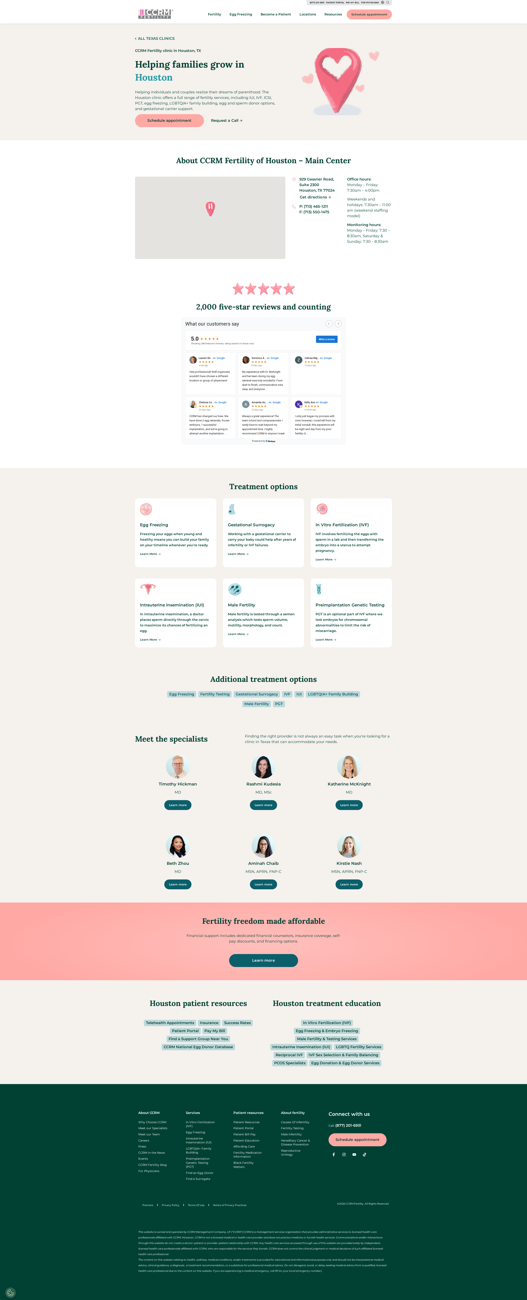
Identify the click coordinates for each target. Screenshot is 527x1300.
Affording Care (244, 1146)
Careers (143, 1140)
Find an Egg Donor (199, 1173)
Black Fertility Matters (243, 1165)
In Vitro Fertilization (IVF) (327, 1023)
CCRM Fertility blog (152, 1165)
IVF (287, 694)
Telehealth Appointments (170, 1023)
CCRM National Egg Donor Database (198, 1047)
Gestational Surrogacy (257, 694)
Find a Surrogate (198, 1179)
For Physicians (370, 2)
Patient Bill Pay (244, 1134)
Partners (147, 1205)
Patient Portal (335, 2)
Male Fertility (256, 704)
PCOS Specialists (289, 1063)
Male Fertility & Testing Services (327, 1039)
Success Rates (237, 1023)
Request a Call (224, 120)
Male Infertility (291, 1134)
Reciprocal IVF (289, 1055)
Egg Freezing (181, 694)
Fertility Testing (215, 694)
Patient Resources (246, 1122)
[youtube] (354, 1154)
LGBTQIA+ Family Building (333, 694)
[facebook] (334, 1154)
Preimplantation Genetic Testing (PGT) (198, 1163)
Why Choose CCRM (152, 1122)
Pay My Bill (352, 2)
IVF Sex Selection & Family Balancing (343, 1055)
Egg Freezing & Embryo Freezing (327, 1031)
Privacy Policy (170, 1205)
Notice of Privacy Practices (229, 1205)
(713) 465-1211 (316, 206)
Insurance (209, 1023)
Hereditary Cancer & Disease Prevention (295, 1142)
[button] (210, 209)
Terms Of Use (196, 1205)
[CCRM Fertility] (156, 14)
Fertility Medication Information (247, 1155)
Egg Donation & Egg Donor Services (345, 1063)
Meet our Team (149, 1134)
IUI (299, 694)
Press (142, 1146)
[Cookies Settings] (10, 1293)
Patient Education (246, 1140)
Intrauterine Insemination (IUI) (301, 1047)
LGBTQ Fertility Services (358, 1047)
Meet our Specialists (152, 1128)
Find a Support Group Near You (198, 1039)
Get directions (313, 197)
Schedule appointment (369, 14)
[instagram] (344, 1154)
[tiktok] (364, 1154)
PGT (279, 704)
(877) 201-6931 (317, 2)
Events (143, 1159)
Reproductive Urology (290, 1153)
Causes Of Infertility (295, 1122)
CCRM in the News (151, 1153)
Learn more (178, 805)
